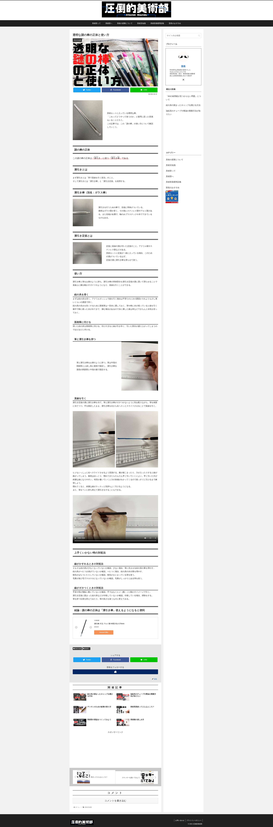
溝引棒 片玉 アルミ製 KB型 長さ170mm (109, 624)
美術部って (171, 171)
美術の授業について (174, 160)
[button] (199, 35)
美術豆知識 (78, 648)
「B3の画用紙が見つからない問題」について (183, 98)
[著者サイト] (115, 671)
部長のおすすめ (172, 188)
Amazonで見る (103, 632)
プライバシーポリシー (194, 820)
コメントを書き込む (115, 800)
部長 (183, 66)
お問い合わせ (179, 820)
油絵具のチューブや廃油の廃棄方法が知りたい (183, 112)
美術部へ (87, 648)
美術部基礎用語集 (173, 182)
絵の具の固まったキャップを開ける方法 (183, 105)
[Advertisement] (115, 749)
